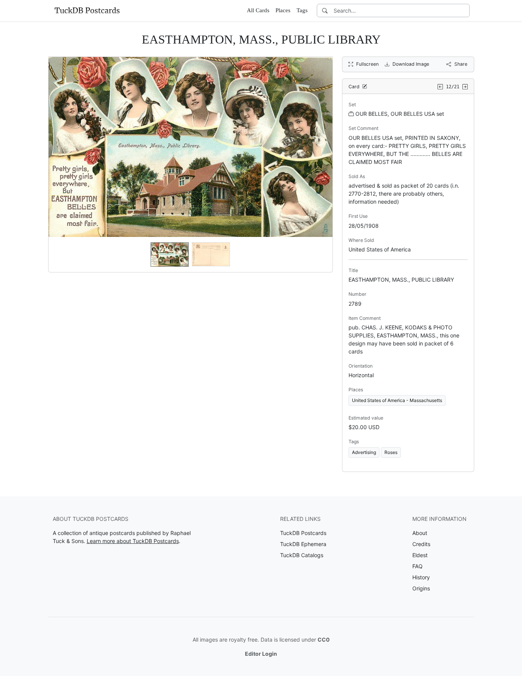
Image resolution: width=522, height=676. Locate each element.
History (421, 577)
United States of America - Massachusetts (397, 400)
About (419, 533)
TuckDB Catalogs (301, 555)
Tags (302, 10)
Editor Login (261, 653)
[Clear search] (464, 10)
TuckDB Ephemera (303, 544)
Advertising (364, 452)
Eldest (420, 555)
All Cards (258, 10)
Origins (421, 588)
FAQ (417, 566)
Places (283, 10)
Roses (390, 452)
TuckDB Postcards (303, 533)
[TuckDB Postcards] (87, 10)
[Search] (324, 10)
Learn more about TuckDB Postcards (133, 541)
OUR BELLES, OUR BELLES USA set (399, 113)
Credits (421, 544)
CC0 (324, 639)
